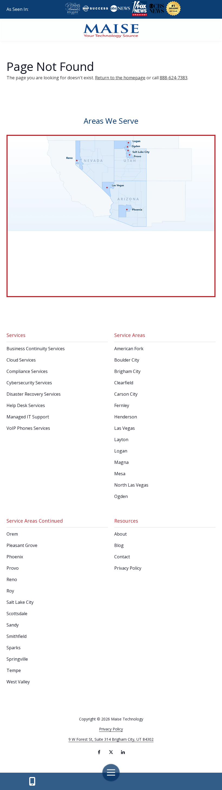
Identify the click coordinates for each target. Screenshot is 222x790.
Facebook (99, 752)
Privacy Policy (111, 729)
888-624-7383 (173, 78)
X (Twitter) (111, 752)
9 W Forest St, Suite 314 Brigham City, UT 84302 (111, 739)
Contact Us (32, 781)
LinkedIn (122, 752)
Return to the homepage (120, 78)
